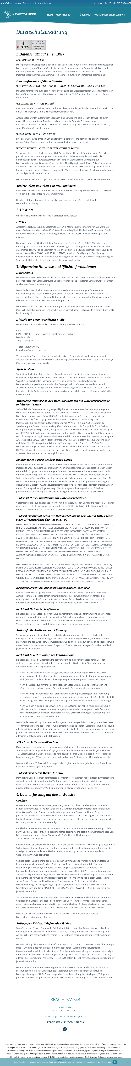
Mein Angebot (64, 14)
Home (50, 14)
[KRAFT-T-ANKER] (20, 16)
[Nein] (128, 1062)
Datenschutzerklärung (65, 1010)
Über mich (85, 14)
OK (115, 1062)
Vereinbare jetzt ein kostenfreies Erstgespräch (65, 1016)
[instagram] (65, 1029)
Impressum (65, 1007)
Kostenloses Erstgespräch (109, 14)
